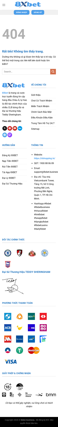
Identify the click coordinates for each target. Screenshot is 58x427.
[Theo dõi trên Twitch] (9, 135)
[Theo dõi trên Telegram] (4, 135)
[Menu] (3, 4)
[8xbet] (29, 5)
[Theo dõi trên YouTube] (15, 128)
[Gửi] (53, 71)
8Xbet (5, 93)
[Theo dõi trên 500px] (20, 128)
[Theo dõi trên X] (4, 128)
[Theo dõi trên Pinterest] (9, 128)
